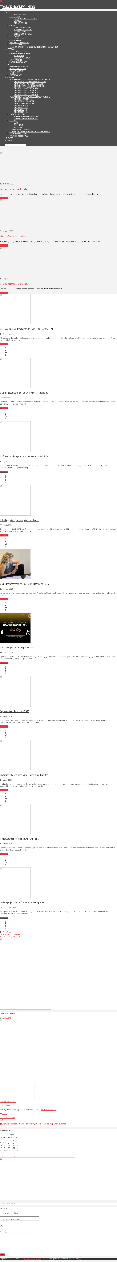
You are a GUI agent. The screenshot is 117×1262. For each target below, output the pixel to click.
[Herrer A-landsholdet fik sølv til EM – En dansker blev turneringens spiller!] (15, 833)
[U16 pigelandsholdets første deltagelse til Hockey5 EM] (15, 324)
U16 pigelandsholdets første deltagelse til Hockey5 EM (26, 329)
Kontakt (8, 140)
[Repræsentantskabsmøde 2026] (15, 706)
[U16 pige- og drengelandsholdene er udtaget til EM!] (15, 451)
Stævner (13, 121)
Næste (11, 932)
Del (2, 1120)
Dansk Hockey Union (8, 1102)
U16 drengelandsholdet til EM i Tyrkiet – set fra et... (24, 392)
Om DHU (8, 12)
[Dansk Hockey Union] (17, 7)
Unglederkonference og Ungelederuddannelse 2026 (24, 584)
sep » (13, 1156)
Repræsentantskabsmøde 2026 (14, 711)
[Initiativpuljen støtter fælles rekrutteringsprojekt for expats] (15, 897)
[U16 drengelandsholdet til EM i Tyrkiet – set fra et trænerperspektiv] (15, 387)
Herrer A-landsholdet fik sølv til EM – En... (19, 838)
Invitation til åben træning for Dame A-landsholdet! (24, 775)
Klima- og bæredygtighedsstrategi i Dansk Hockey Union (33, 47)
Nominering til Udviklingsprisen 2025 (17, 647)
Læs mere (4, 198)
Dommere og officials (18, 136)
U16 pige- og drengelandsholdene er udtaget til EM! (24, 456)
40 (7, 932)
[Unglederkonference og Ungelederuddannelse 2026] (15, 579)
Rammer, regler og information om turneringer (29, 132)
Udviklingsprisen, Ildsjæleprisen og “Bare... (19, 520)
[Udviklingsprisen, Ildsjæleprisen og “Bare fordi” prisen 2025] (15, 515)
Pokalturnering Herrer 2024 (26, 119)
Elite (7, 64)
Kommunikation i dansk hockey (14, 189)
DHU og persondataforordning (14, 284)
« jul (1, 1156)
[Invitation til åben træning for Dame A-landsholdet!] (15, 770)
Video (4, 1114)
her (79, 1259)
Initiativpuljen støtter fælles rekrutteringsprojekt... (24, 902)
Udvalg (12, 25)
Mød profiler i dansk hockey (13, 236)
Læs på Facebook (7, 1118)
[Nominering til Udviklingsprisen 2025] (15, 642)
